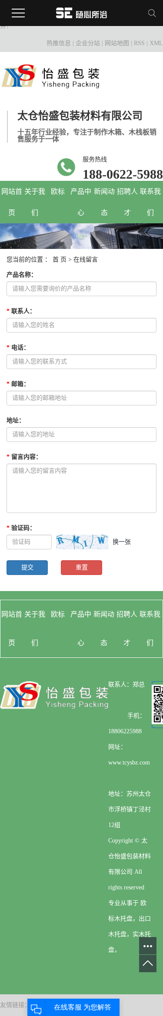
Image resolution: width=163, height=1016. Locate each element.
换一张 (122, 542)
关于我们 (34, 202)
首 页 (60, 259)
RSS (139, 43)
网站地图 (117, 43)
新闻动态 (104, 202)
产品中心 (80, 202)
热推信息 (59, 43)
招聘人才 (127, 202)
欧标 (58, 191)
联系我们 (150, 202)
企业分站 (88, 43)
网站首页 (11, 202)
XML (156, 43)
